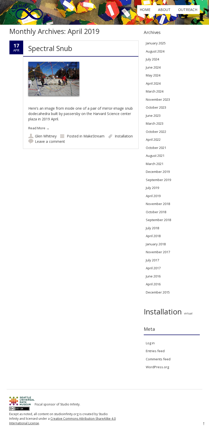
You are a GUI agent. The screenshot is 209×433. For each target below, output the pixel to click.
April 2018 (153, 236)
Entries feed (155, 351)
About (164, 9)
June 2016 (153, 276)
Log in (150, 343)
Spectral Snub (50, 48)
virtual (188, 313)
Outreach (187, 9)
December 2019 (158, 171)
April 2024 (153, 83)
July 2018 (152, 228)
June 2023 (153, 115)
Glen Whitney (46, 136)
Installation (124, 136)
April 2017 (153, 268)
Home (145, 9)
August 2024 (155, 51)
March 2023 (154, 123)
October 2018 (156, 212)
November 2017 (158, 252)
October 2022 (156, 131)
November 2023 (158, 99)
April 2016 (153, 284)
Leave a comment (50, 141)
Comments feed (158, 359)
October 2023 (156, 107)
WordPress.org (157, 367)
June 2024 (153, 67)
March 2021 (154, 163)
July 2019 (152, 187)
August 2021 (155, 155)
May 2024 (153, 75)
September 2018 (158, 220)
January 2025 (156, 43)
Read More (38, 128)
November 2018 (158, 203)
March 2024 (154, 91)
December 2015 (158, 292)
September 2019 (158, 179)
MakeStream (93, 136)
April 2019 (153, 196)
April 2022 (153, 139)
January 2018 (156, 244)
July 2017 (152, 260)
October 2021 (156, 147)
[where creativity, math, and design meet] (27, 19)
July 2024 (152, 59)
